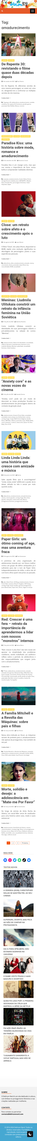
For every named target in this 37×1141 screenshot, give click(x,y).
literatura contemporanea (13, 344)
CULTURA (11, 60)
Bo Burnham (22, 417)
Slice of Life (8, 424)
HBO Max (8, 420)
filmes (3, 420)
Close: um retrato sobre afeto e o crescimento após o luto (17, 231)
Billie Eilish (27, 673)
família (29, 419)
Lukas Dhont (22, 265)
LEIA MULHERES (25, 136)
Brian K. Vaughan (19, 584)
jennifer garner (27, 104)
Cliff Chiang (27, 584)
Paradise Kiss (8, 182)
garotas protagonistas (25, 585)
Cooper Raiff (13, 419)
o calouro (13, 422)
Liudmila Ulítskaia (6, 346)
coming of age (5, 419)
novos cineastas (5, 422)
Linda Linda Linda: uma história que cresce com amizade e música (17, 464)
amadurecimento (24, 102)
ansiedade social (6, 417)
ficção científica (14, 585)
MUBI (11, 267)
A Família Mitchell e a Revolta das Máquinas (15, 751)
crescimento (4, 265)
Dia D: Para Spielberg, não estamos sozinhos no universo (16, 951)
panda (19, 676)
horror (8, 831)
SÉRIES (4, 535)
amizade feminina (26, 496)
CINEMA (4, 60)
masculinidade (5, 267)
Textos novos (10, 867)
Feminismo (19, 104)
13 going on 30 (7, 102)
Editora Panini (27, 179)
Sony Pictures (19, 755)
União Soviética (11, 348)
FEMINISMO (19, 615)
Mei (8, 676)
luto (28, 265)
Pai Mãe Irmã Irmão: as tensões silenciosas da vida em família (17, 1031)
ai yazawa (5, 179)
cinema (32, 263)
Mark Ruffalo (11, 106)
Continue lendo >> (6, 98)
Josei (17, 181)
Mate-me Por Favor (16, 831)
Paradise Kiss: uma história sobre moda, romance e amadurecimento (17, 149)
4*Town (5, 671)
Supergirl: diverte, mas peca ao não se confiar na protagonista (17, 922)
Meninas (14, 346)
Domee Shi (24, 674)
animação (22, 753)
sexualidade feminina (21, 833)
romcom (22, 106)
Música (17, 106)
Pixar (32, 676)
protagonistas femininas (21, 501)
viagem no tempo (27, 587)
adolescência (15, 102)
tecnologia (26, 755)
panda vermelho (26, 676)
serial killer (9, 833)
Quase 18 (26, 422)
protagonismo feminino (7, 501)
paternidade (11, 755)
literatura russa (25, 344)
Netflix (31, 420)
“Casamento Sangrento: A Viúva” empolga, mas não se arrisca (17, 1058)
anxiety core (14, 417)
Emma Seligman (21, 419)
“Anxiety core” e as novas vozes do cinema (16, 385)
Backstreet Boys (19, 673)
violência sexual (11, 834)
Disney (19, 674)
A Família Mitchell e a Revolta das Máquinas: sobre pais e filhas (17, 719)
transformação (5, 680)
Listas (23, 420)
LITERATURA (5, 139)
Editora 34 (16, 342)
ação (4, 582)
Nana (2, 182)
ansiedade (28, 415)
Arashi (21, 179)
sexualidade (17, 267)
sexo (13, 833)
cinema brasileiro (6, 829)
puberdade (20, 346)
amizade (26, 263)
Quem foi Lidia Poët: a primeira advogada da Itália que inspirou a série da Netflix (18, 1003)
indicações (9, 499)
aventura (11, 584)
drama (11, 265)
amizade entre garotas (7, 673)
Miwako (29, 181)
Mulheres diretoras (27, 831)
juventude (4, 106)
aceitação (30, 751)
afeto (12, 263)
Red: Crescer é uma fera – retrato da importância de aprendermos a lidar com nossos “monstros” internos (17, 630)
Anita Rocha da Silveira (19, 827)
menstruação (13, 676)
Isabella (13, 181)
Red (9, 678)
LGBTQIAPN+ (22, 181)
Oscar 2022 (4, 755)
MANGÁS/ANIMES (7, 136)
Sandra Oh (27, 678)
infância (3, 344)
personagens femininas (19, 182)
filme (25, 498)
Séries (20, 587)
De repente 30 (12, 104)
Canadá (7, 674)
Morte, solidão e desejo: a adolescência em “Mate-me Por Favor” (18, 795)
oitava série (20, 422)
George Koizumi (5, 181)
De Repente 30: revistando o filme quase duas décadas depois (17, 70)
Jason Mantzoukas (6, 587)
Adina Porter (9, 582)
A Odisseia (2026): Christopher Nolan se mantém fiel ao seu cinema (18, 893)
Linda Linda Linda (17, 499)
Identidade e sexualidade (26, 342)
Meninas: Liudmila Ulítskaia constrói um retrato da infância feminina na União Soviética (18, 308)
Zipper (9, 184)
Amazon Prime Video (19, 415)
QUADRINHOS (19, 535)
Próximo (25, 843)
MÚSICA (18, 454)
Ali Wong (16, 582)
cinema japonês (10, 498)
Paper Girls (15, 587)
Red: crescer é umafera (17, 678)
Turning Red (13, 680)
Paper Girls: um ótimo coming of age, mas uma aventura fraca (18, 545)
